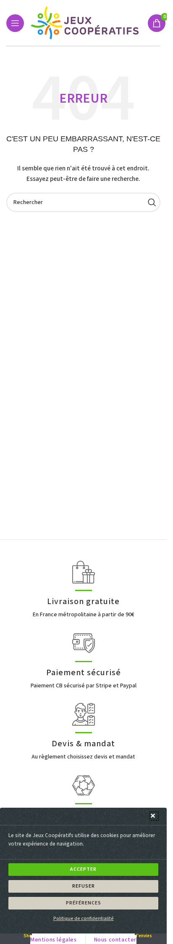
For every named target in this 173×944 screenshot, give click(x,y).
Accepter (83, 869)
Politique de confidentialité (83, 918)
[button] (154, 816)
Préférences (83, 903)
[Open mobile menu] (15, 23)
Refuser (83, 886)
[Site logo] (85, 23)
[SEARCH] (150, 202)
